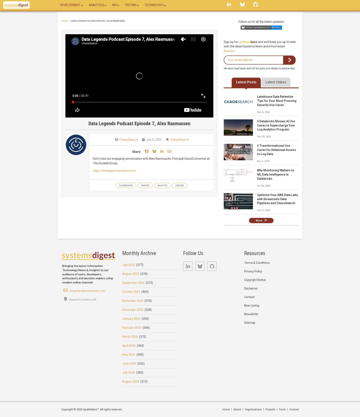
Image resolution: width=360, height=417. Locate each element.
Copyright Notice (255, 280)
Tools (282, 409)
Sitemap (249, 322)
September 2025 (133, 282)
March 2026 (130, 336)
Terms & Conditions (257, 262)
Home (64, 21)
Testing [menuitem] (130, 5)
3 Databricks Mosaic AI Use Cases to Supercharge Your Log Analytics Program (276, 125)
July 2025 (128, 265)
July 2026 (128, 372)
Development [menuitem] (70, 5)
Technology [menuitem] (154, 5)
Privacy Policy (253, 271)
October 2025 (131, 291)
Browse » (230, 51)
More (259, 220)
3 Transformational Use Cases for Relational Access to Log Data (276, 150)
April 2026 (129, 345)
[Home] (16, 5)
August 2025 (130, 273)
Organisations (253, 409)
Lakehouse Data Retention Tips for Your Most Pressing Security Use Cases (276, 101)
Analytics (162, 185)
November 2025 (132, 300)
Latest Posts (246, 82)
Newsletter (251, 314)
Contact (249, 297)
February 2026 (131, 327)
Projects (270, 409)
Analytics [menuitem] (96, 5)
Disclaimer (251, 288)
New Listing (251, 305)
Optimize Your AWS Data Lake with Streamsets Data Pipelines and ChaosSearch (277, 199)
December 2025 (132, 309)
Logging (179, 185)
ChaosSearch (128, 140)
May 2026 (128, 354)
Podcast (145, 185)
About (237, 409)
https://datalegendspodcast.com (114, 170)
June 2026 (129, 363)
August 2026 (130, 381)
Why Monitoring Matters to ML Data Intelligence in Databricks (275, 174)
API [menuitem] (114, 5)
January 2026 (131, 318)
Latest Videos (276, 82)
